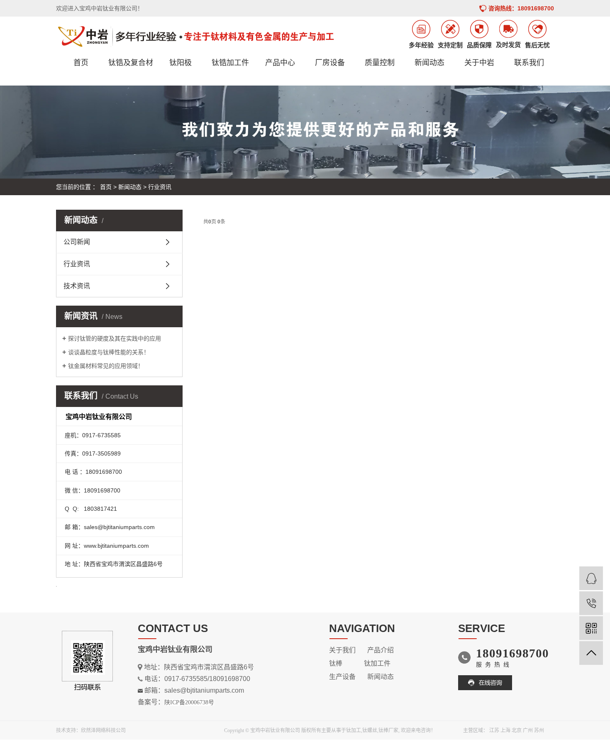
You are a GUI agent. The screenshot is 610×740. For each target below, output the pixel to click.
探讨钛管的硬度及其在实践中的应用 (114, 338)
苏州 (539, 730)
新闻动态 (429, 63)
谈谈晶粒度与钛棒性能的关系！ (108, 352)
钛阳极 (180, 63)
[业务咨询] (591, 578)
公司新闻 (76, 241)
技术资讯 (76, 285)
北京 (517, 730)
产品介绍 (380, 650)
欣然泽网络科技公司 (103, 730)
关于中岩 (479, 63)
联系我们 (529, 63)
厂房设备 (330, 63)
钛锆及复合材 (130, 63)
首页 (80, 63)
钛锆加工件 (230, 63)
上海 (505, 730)
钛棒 (335, 663)
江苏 (494, 730)
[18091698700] (591, 603)
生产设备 (342, 676)
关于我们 (342, 650)
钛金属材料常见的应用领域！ (106, 366)
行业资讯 (159, 187)
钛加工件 (377, 663)
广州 (528, 730)
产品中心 (280, 63)
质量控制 (380, 63)
